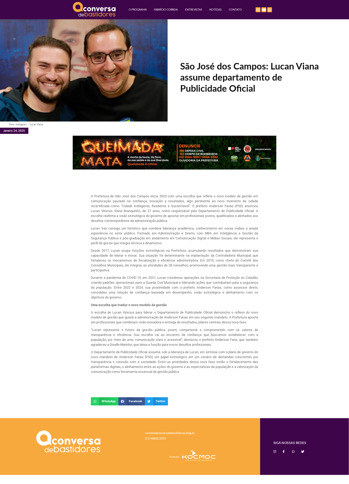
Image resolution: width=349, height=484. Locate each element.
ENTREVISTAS (193, 9)
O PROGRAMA (138, 9)
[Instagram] (258, 9)
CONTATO (235, 9)
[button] (104, 401)
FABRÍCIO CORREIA (166, 9)
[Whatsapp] (269, 9)
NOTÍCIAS (215, 9)
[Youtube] (263, 9)
